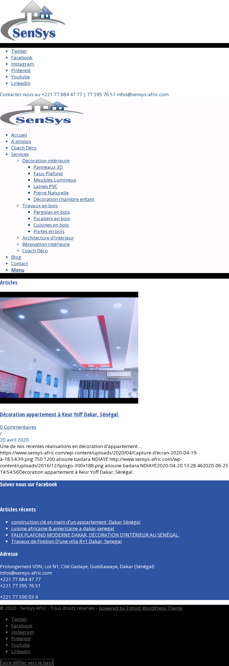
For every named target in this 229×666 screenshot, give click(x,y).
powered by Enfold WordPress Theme (140, 608)
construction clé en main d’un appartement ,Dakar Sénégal (75, 522)
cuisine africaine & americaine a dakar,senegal (62, 528)
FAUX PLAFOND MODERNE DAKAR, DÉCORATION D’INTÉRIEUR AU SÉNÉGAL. (95, 535)
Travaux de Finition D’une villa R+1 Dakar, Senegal (66, 541)
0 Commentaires (18, 427)
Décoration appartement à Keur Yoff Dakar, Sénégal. (59, 414)
